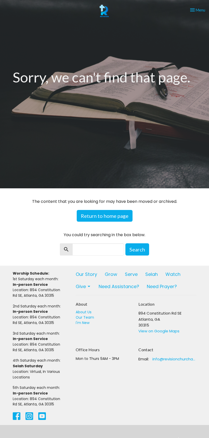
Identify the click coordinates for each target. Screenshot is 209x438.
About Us (84, 312)
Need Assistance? (119, 286)
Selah (151, 274)
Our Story (86, 274)
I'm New (82, 322)
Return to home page (104, 216)
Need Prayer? (162, 286)
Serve (131, 274)
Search (137, 249)
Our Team (85, 317)
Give (81, 286)
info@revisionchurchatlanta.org (174, 359)
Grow (111, 274)
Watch (172, 274)
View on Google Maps (158, 331)
